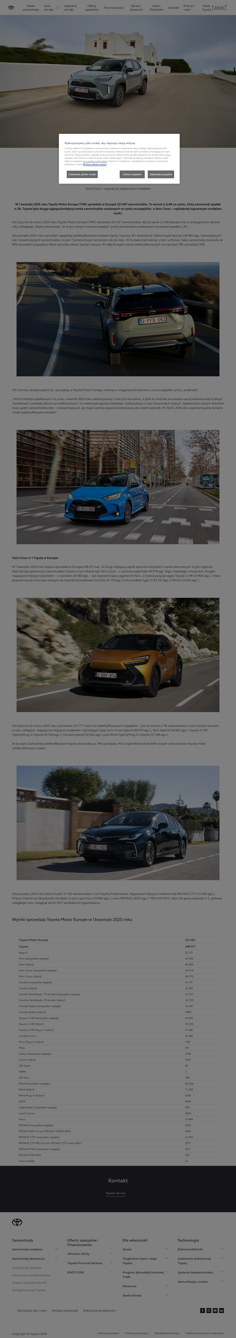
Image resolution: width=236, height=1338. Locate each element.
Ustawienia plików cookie (82, 174)
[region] (119, 159)
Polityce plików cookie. (95, 164)
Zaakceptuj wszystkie (161, 174)
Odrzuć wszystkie (132, 174)
